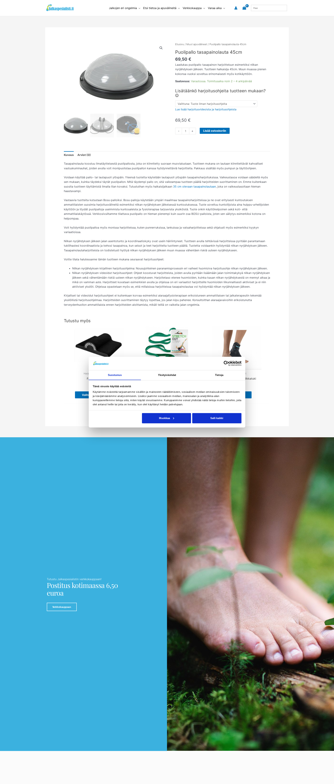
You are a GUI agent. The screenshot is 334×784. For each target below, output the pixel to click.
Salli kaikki (216, 418)
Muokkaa (164, 418)
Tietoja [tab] (219, 374)
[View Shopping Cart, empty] (244, 8)
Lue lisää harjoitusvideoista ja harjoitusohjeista (205, 109)
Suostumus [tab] (115, 374)
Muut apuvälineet (196, 44)
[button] (138, 8)
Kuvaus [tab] (69, 155)
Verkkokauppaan (61, 607)
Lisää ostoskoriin (214, 130)
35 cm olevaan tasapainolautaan (194, 186)
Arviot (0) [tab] (84, 155)
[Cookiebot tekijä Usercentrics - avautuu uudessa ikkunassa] (226, 363)
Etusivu (179, 44)
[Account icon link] (235, 8)
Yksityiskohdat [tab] (167, 374)
